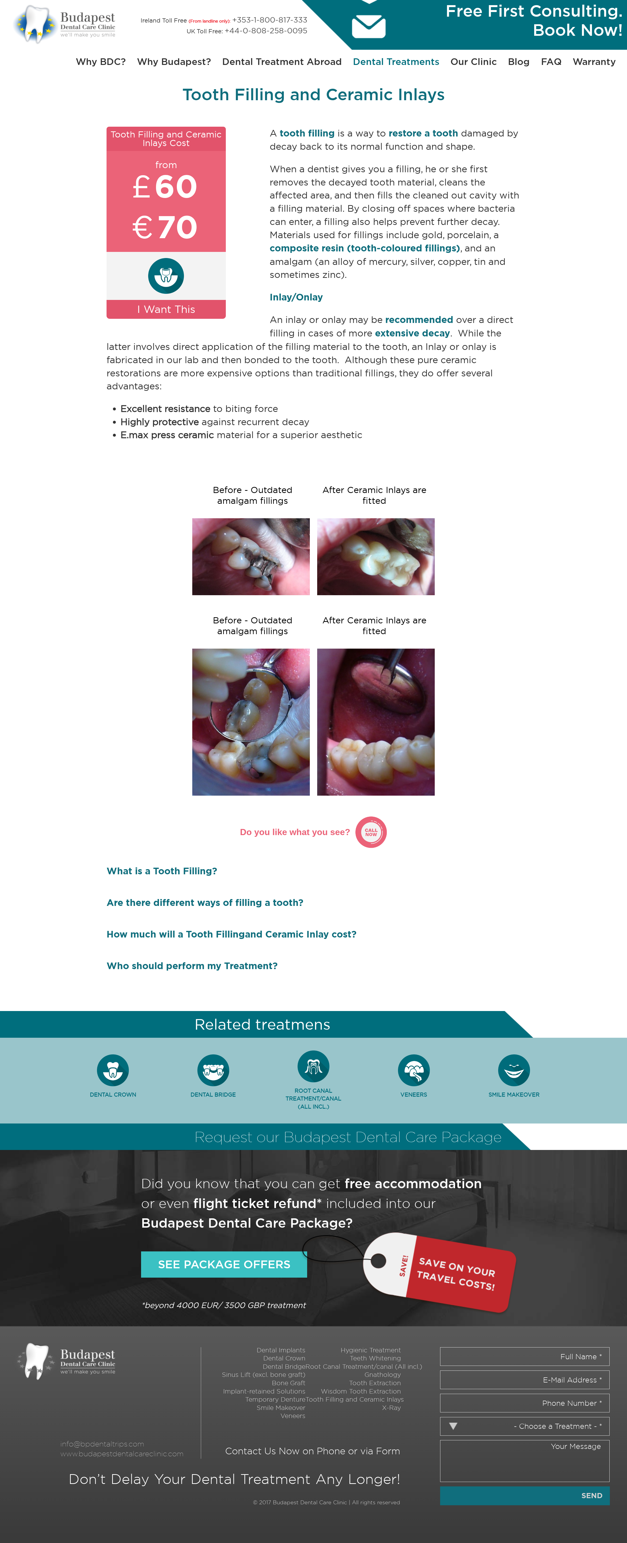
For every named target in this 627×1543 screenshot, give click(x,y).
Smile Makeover (514, 1094)
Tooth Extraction (375, 1383)
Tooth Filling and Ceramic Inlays (354, 1399)
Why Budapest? (174, 62)
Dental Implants (281, 1350)
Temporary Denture (275, 1399)
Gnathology (382, 1374)
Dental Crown (113, 1094)
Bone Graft (288, 1383)
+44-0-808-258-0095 (266, 30)
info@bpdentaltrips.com (102, 1443)
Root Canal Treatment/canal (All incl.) (313, 1098)
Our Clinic (473, 62)
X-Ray (391, 1407)
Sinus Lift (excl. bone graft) (263, 1374)
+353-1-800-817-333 (269, 20)
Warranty (594, 62)
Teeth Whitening (375, 1358)
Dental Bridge (213, 1094)
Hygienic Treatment (371, 1350)
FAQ (551, 62)
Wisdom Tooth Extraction (361, 1391)
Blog (519, 62)
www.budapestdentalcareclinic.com (122, 1453)
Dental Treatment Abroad (282, 62)
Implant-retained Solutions (264, 1391)
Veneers (413, 1094)
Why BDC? (101, 62)
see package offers (224, 1264)
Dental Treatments (396, 62)
